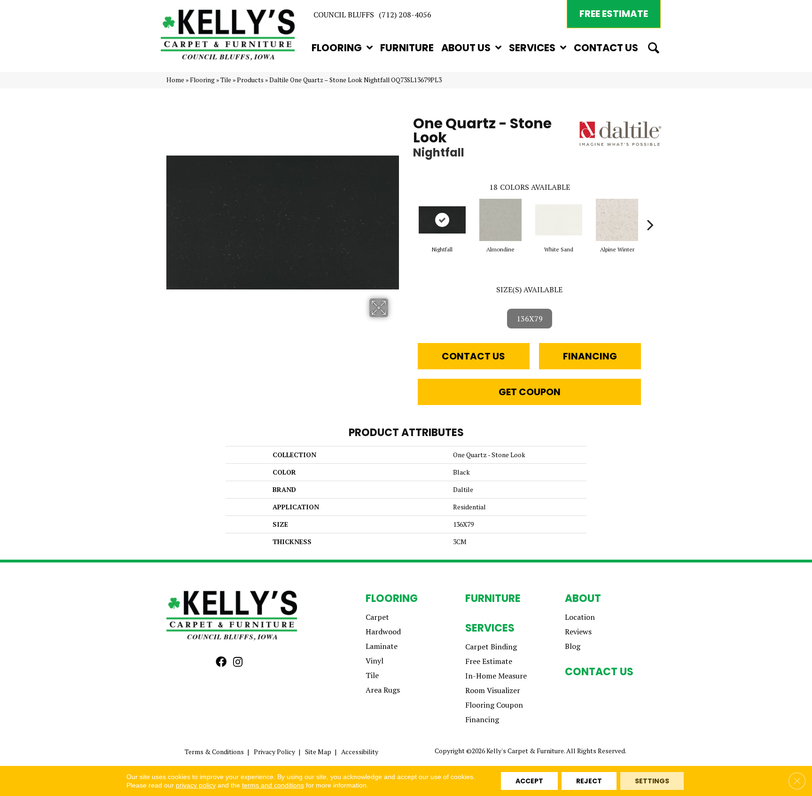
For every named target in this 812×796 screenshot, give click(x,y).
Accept (529, 781)
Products (250, 80)
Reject (589, 781)
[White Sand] (559, 220)
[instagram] (237, 662)
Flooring (202, 80)
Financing (590, 356)
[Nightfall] (442, 220)
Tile (225, 80)
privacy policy (196, 785)
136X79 (529, 318)
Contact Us (473, 356)
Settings (652, 781)
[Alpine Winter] (616, 219)
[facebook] (221, 662)
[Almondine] (500, 219)
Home (175, 80)
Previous (408, 210)
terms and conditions (273, 785)
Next (650, 210)
